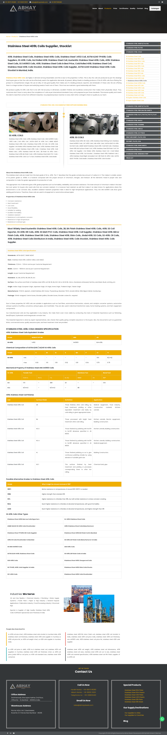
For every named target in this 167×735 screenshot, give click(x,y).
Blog (125, 721)
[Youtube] (162, 2)
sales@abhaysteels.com (39, 2)
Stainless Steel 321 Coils (135, 73)
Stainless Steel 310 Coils (135, 64)
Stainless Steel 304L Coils (136, 61)
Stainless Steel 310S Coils (136, 66)
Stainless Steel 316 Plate (134, 699)
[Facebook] (159, 2)
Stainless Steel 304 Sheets (134, 692)
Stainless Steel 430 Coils (136, 93)
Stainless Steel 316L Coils (136, 71)
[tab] (142, 43)
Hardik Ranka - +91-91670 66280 (83, 690)
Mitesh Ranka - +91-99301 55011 (83, 692)
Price (115, 8)
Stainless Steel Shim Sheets (136, 145)
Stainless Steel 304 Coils (136, 59)
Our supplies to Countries (134, 715)
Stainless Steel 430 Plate (134, 695)
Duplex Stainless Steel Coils (137, 98)
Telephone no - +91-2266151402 (83, 695)
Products (15, 37)
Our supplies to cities (132, 713)
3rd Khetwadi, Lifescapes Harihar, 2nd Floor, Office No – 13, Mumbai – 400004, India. (27, 699)
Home (8, 37)
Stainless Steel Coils (134, 56)
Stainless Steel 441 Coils (136, 95)
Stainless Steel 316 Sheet (134, 702)
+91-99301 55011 (22, 2)
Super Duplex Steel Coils (136, 100)
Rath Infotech (150, 733)
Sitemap (158, 733)
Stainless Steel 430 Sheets (134, 697)
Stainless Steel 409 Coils (136, 78)
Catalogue (155, 8)
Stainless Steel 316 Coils (135, 68)
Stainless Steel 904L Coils (136, 76)
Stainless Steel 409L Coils (137, 81)
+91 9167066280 (56, 2)
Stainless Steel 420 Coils (136, 90)
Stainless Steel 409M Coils (136, 83)
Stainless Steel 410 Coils (136, 85)
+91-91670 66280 (10, 2)
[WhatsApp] (10, 733)
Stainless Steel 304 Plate (134, 690)
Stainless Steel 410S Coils (136, 88)
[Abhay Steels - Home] (31, 686)
